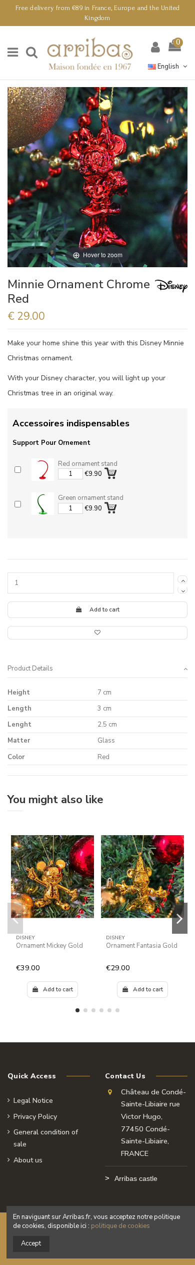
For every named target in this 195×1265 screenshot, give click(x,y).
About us (28, 1160)
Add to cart (105, 609)
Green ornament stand (91, 497)
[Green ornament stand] (43, 503)
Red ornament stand (88, 463)
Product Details (30, 668)
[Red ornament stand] (43, 469)
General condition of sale (46, 1138)
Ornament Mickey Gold (49, 945)
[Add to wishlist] (98, 633)
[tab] (98, 669)
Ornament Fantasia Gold (142, 945)
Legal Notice (33, 1100)
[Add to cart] (111, 471)
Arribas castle (136, 1178)
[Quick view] (87, 854)
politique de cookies (120, 1225)
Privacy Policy (35, 1116)
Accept (31, 1243)
